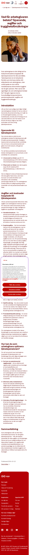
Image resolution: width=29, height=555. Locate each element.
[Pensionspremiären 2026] (12, 2)
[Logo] (5, 2)
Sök (16, 4)
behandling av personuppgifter (10, 278)
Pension (3, 485)
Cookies (21, 538)
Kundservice (5, 524)
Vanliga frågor (5, 521)
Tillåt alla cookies (14, 285)
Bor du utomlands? (7, 536)
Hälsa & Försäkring (7, 488)
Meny (26, 2)
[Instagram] (12, 530)
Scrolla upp (25, 551)
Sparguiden (4, 503)
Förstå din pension (7, 506)
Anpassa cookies (6, 541)
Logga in (21, 4)
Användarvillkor (19, 536)
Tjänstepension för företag (20, 7)
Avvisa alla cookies (14, 294)
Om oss (17, 500)
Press (17, 506)
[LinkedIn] (2, 530)
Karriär (17, 503)
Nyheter (17, 509)
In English (4, 280)
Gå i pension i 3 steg (7, 509)
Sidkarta (3, 538)
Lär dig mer (6, 7)
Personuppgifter (13, 538)
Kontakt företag (6, 518)
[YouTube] (17, 530)
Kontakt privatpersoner (8, 515)
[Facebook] (7, 530)
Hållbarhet (4, 493)
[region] (14, 277)
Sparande (4, 491)
